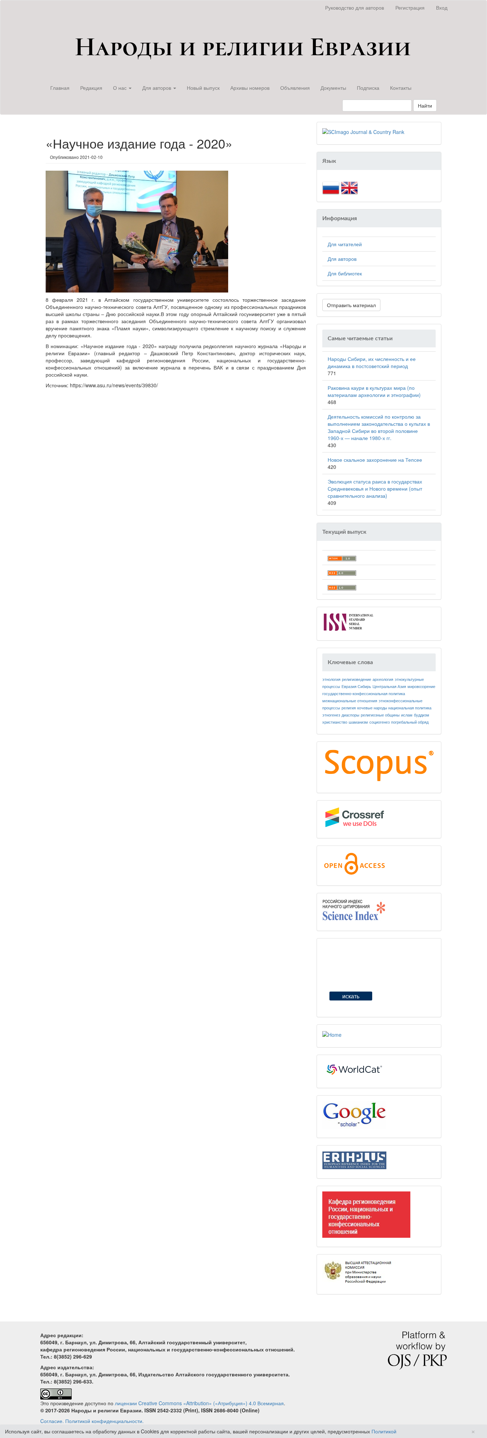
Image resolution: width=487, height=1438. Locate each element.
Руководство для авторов (354, 7)
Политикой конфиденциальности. (104, 1420)
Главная (60, 87)
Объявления (295, 87)
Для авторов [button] (157, 87)
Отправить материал (351, 305)
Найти (425, 105)
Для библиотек (345, 273)
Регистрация (410, 7)
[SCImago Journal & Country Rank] (363, 131)
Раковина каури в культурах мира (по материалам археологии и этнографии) (374, 391)
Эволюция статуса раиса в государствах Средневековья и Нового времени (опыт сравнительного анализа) (375, 488)
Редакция (91, 87)
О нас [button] (120, 87)
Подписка (368, 87)
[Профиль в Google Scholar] (354, 1113)
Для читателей (345, 244)
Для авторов (342, 258)
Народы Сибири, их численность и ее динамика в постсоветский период (372, 362)
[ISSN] (348, 621)
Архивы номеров (250, 87)
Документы (333, 87)
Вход (441, 7)
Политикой (383, 1431)
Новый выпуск (203, 87)
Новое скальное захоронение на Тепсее (375, 459)
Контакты (400, 87)
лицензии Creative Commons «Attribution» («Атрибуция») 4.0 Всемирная (199, 1403)
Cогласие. (52, 1420)
